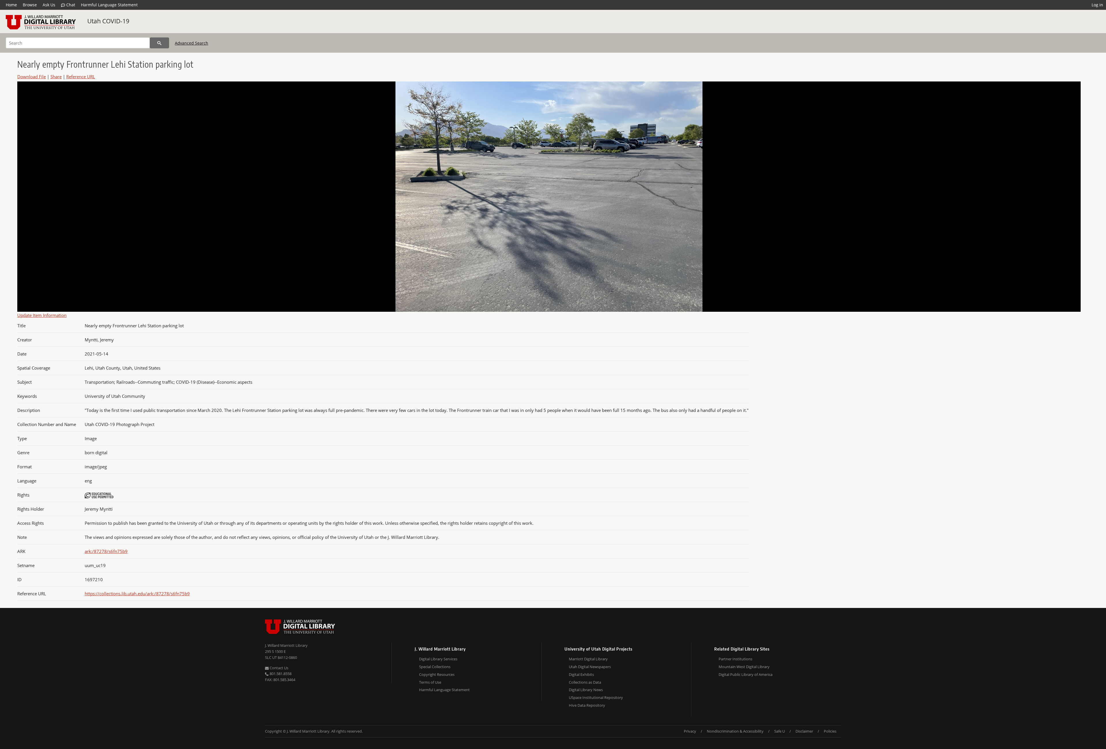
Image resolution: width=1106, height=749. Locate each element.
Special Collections (434, 666)
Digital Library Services (438, 658)
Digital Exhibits (581, 674)
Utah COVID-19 (108, 21)
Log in (1097, 4)
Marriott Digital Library (588, 658)
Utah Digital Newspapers (590, 666)
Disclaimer (804, 731)
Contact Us (278, 667)
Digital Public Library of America (745, 674)
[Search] (159, 42)
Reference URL (80, 76)
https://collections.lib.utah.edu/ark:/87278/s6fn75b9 (137, 593)
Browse (30, 4)
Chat (70, 4)
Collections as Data (585, 682)
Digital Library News (586, 689)
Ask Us (49, 4)
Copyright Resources (436, 674)
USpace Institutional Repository (596, 697)
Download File (31, 76)
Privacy (690, 731)
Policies (830, 731)
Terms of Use (430, 682)
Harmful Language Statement (109, 4)
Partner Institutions (735, 658)
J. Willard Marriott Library (286, 645)
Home (11, 4)
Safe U (779, 731)
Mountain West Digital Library (744, 666)
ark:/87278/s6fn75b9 (106, 551)
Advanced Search (191, 43)
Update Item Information (42, 315)
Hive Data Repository (587, 705)
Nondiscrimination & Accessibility (735, 731)
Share (56, 76)
